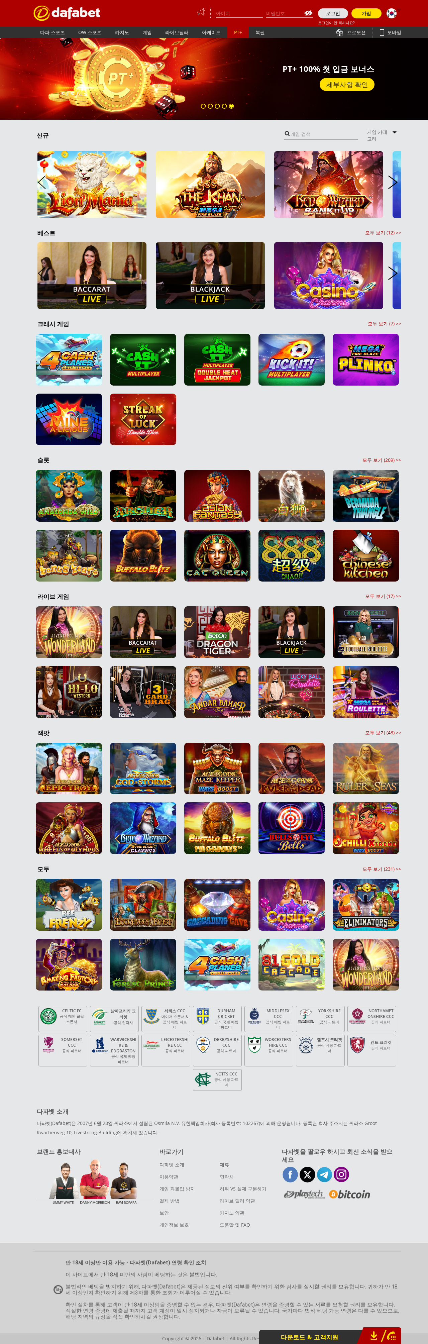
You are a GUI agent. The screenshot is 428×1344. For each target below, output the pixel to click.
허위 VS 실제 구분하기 (243, 1188)
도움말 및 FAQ (235, 1225)
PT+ (238, 32)
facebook (290, 1174)
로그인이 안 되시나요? (336, 22)
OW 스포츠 (90, 32)
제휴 (224, 1164)
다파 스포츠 (52, 32)
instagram (341, 1174)
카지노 (122, 32)
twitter (307, 1174)
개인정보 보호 (174, 1225)
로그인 (333, 13)
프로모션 (356, 32)
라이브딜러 (177, 32)
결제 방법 (169, 1201)
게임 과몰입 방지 (177, 1188)
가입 (366, 13)
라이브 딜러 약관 (237, 1201)
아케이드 (211, 32)
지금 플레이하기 (344, 84)
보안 (164, 1213)
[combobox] (321, 134)
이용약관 (168, 1176)
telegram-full (324, 1174)
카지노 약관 (232, 1213)
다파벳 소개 (171, 1164)
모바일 (393, 32)
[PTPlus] (66, 13)
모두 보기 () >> (383, 232)
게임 (147, 32)
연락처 (227, 1176)
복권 (260, 32)
